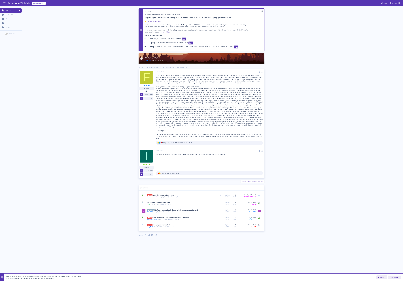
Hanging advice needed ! (161, 225)
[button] (4, 3)
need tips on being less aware (163, 195)
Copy (184, 39)
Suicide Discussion (173, 197)
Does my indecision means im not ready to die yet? (171, 217)
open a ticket (165, 32)
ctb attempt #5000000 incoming (158, 202)
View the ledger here (154, 21)
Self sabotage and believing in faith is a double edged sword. (176, 210)
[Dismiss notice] (262, 11)
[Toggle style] (6, 34)
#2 (262, 151)
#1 (262, 72)
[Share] (259, 72)
